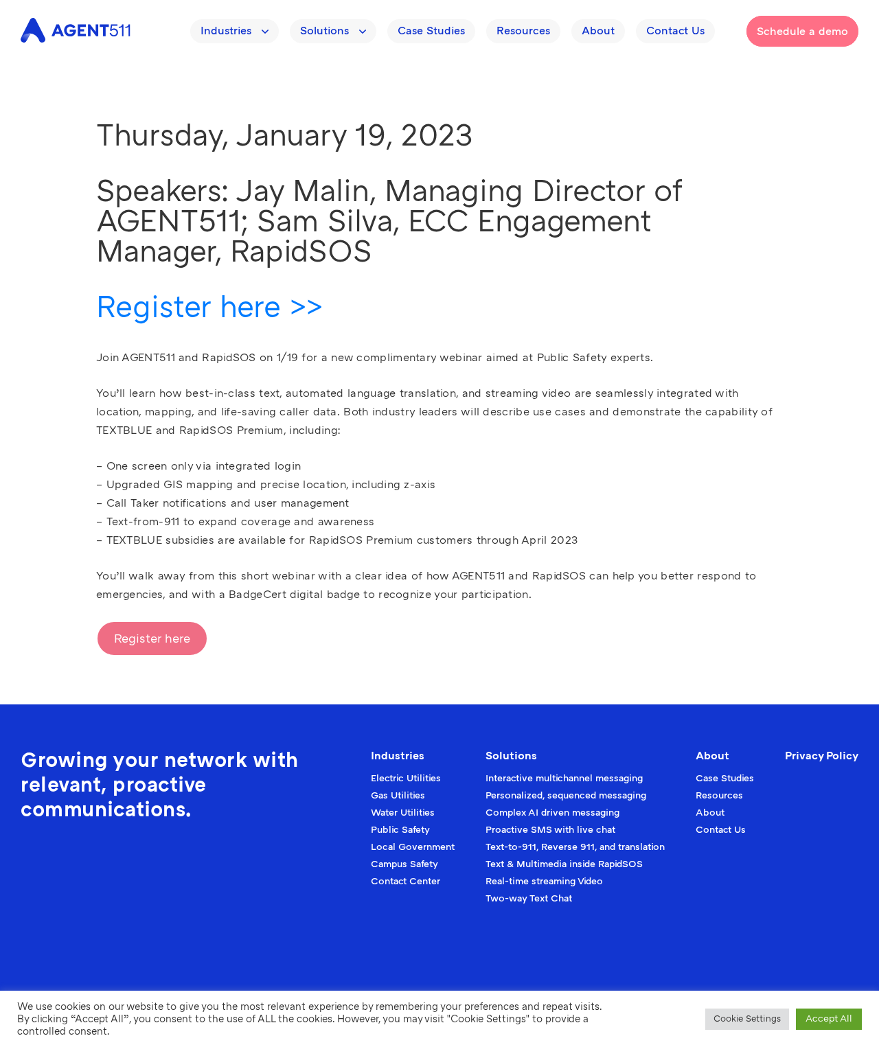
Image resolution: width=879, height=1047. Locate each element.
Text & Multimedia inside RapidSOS (564, 864)
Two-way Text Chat (529, 898)
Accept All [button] (829, 1018)
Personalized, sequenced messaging (566, 795)
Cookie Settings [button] (747, 1018)
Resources (523, 30)
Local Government (413, 847)
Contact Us (675, 30)
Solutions (324, 30)
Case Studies (431, 30)
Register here (152, 638)
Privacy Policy (821, 755)
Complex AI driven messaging (552, 812)
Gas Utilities (398, 795)
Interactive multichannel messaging (564, 778)
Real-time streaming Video (544, 881)
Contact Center (405, 881)
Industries (226, 30)
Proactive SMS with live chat (550, 830)
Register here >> (209, 307)
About (598, 30)
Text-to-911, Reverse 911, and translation (575, 847)
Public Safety (400, 830)
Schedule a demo (802, 31)
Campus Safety (404, 864)
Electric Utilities (406, 778)
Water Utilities (403, 812)
